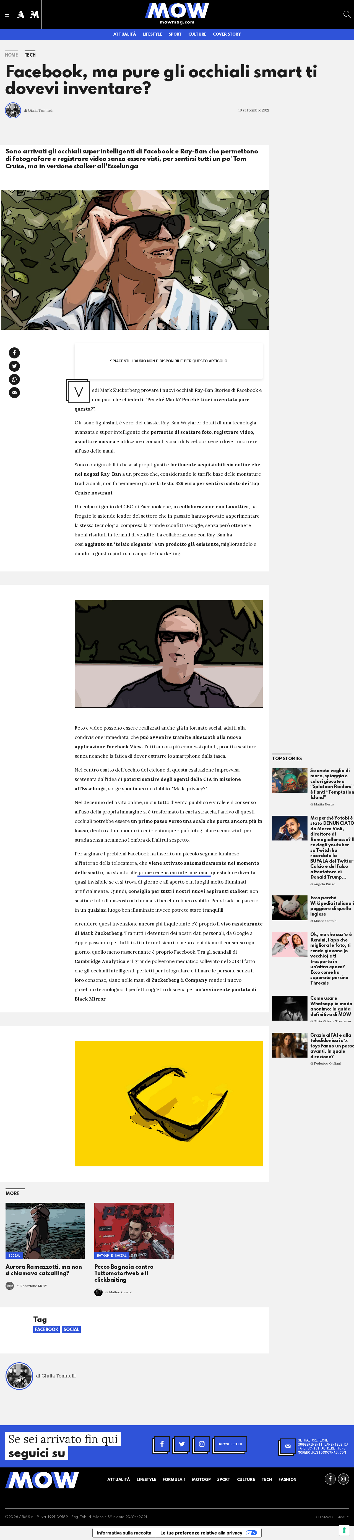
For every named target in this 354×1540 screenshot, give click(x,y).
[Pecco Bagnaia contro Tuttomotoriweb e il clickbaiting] (134, 1231)
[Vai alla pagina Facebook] (330, 1479)
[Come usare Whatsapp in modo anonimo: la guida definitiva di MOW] (290, 1008)
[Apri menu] (7, 15)
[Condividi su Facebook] (14, 352)
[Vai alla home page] (177, 10)
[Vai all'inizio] (42, 1480)
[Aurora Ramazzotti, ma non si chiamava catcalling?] (45, 1231)
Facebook (46, 1330)
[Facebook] (162, 1444)
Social (14, 1255)
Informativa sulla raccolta (124, 1533)
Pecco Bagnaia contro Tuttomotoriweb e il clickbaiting (123, 1274)
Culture (197, 34)
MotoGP (201, 1480)
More (13, 1193)
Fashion (287, 1480)
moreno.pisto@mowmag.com (322, 1452)
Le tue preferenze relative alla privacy (201, 1533)
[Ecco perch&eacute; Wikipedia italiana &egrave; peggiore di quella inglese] (290, 907)
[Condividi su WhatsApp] (14, 379)
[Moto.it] (34, 14)
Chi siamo (324, 1517)
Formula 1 (174, 1480)
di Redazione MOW (32, 1286)
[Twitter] (182, 1444)
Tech (30, 55)
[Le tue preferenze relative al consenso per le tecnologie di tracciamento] (344, 1530)
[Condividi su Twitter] (14, 366)
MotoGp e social (112, 1255)
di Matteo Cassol (118, 1292)
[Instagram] (202, 1444)
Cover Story (227, 34)
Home (11, 55)
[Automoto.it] (21, 14)
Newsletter (230, 1443)
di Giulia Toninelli (38, 110)
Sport (175, 34)
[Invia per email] (14, 392)
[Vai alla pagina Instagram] (343, 1479)
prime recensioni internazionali (174, 872)
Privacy (342, 1517)
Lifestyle (152, 34)
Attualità (124, 34)
